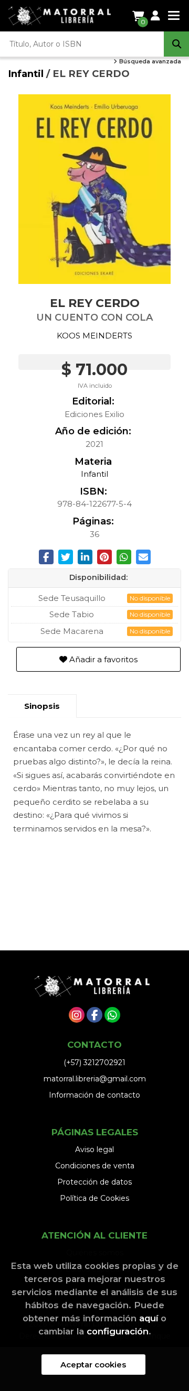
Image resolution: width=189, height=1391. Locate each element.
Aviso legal (94, 1149)
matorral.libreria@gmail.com (95, 1078)
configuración (118, 1331)
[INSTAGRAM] (77, 1015)
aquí (148, 1318)
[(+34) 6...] (112, 1015)
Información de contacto (94, 1095)
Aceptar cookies (93, 1365)
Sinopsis (42, 706)
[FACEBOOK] (94, 1015)
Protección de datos (94, 1182)
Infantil (27, 74)
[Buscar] (176, 44)
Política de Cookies (94, 1198)
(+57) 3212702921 (94, 1062)
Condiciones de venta (94, 1165)
